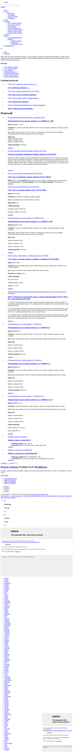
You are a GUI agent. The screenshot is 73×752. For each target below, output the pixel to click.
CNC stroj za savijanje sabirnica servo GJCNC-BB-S (27, 190)
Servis (6, 36)
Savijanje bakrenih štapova (15, 29)
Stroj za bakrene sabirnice (64, 496)
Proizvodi (7, 21)
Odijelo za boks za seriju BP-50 (19, 440)
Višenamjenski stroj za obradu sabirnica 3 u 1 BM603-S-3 (29, 364)
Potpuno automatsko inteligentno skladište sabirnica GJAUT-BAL (32, 154)
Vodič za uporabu (16, 41)
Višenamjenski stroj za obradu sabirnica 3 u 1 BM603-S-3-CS (30, 400)
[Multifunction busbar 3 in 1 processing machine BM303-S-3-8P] (26, 218)
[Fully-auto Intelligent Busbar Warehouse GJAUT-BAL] (27, 151)
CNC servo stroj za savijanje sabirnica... (22, 95)
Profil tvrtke (11, 13)
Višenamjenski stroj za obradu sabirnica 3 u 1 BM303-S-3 (29, 328)
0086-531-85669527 (10, 480)
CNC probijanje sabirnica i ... (18, 88)
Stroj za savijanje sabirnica (8, 497)
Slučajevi (6, 34)
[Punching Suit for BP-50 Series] (17, 437)
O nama (6, 12)
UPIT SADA (4, 475)
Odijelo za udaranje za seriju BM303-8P (22, 453)
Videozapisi (11, 18)
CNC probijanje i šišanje (15, 23)
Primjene (14, 467)
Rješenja (10, 39)
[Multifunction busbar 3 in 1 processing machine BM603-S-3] (25, 360)
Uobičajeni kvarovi (16, 44)
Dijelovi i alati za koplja (14, 31)
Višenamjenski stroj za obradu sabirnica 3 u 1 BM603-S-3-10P (30, 121)
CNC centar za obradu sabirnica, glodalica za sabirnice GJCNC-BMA (33, 259)
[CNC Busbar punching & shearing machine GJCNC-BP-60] (25, 173)
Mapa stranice (44, 494)
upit (9, 148)
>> (9, 463)
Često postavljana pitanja (15, 37)
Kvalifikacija (11, 15)
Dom (5, 10)
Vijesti (6, 20)
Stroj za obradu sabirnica (49, 496)
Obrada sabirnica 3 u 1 (14, 28)
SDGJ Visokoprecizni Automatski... (21, 108)
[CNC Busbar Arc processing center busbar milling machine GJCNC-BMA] (28, 255)
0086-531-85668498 (10, 481)
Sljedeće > (5, 463)
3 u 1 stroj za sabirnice (15, 496)
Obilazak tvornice (13, 16)
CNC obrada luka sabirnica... (19, 102)
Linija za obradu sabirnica (15, 33)
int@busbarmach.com (10, 478)
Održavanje (14, 42)
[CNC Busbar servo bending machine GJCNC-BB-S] (23, 186)
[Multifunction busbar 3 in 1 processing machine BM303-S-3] (25, 324)
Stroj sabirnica (5, 496)
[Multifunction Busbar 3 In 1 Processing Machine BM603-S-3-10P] (26, 117)
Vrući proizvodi (35, 494)
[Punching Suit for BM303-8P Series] (20, 450)
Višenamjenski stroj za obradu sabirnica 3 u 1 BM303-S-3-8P (30, 221)
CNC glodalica (12, 26)
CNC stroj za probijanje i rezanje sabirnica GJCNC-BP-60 (29, 177)
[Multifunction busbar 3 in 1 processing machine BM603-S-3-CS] (26, 396)
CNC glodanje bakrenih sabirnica (32, 496)
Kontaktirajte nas (9, 45)
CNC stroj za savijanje (14, 24)
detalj (11, 148)
